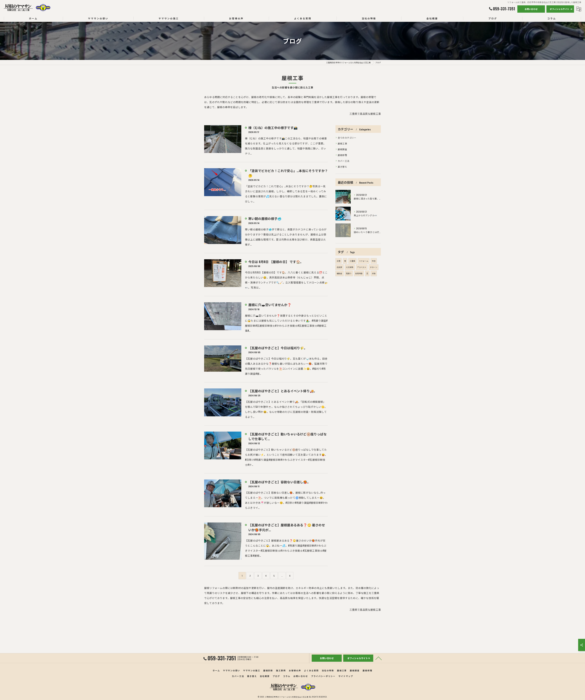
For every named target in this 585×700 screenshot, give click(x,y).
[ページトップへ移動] (379, 658)
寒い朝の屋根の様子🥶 (264, 218)
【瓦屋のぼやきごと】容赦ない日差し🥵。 (279, 481)
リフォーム (363, 261)
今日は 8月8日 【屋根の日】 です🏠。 (275, 261)
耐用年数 (359, 273)
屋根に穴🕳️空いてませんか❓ (269, 304)
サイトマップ (346, 676)
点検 (374, 273)
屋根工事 (342, 143)
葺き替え (342, 166)
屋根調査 (342, 149)
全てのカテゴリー (347, 137)
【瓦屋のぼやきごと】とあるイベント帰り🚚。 (282, 390)
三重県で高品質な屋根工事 (365, 113)
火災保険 (349, 267)
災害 (338, 261)
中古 (374, 261)
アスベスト (361, 267)
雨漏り (349, 273)
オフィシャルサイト (559, 9)
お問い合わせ (531, 9)
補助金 (339, 273)
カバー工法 (343, 160)
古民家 (339, 267)
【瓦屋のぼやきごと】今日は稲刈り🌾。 (277, 347)
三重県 (352, 261)
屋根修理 (342, 155)
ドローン (373, 267)
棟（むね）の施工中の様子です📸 (273, 127)
